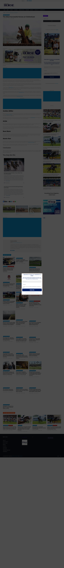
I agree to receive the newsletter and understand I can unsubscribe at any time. (31, 287)
